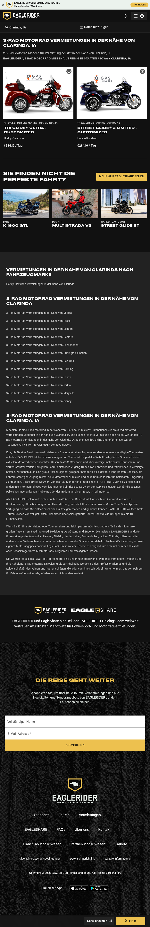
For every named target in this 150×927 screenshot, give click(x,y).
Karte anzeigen (97, 921)
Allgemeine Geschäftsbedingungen (40, 859)
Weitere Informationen (118, 859)
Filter (132, 921)
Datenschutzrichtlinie (82, 859)
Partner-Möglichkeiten (88, 844)
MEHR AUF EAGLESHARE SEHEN (121, 176)
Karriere (121, 844)
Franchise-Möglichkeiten (42, 844)
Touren (64, 815)
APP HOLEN (139, 5)
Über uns (82, 830)
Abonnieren (75, 745)
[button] (38, 108)
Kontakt (104, 830)
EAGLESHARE (36, 830)
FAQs (61, 830)
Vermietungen (90, 815)
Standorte (42, 815)
